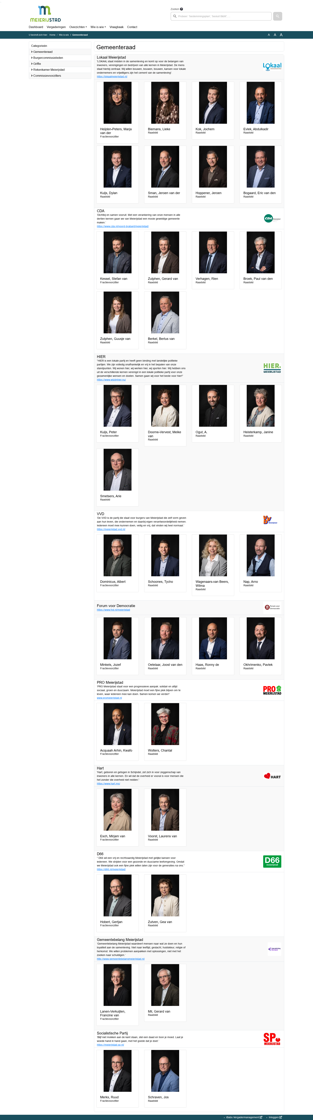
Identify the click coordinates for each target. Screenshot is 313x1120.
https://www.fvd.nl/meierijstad (113, 609)
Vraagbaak (117, 27)
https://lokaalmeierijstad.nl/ (112, 76)
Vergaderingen (56, 27)
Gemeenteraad (43, 51)
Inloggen (273, 1117)
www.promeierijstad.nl (109, 697)
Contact (132, 27)
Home (52, 35)
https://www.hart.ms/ (108, 783)
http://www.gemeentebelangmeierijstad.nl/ (121, 958)
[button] (277, 16)
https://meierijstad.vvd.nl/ (111, 529)
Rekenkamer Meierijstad (49, 69)
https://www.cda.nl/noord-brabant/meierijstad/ (123, 226)
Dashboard (36, 27)
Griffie (37, 63)
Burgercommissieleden (48, 57)
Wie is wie (97, 27)
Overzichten (77, 27)
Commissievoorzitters (47, 75)
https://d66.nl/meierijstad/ (111, 869)
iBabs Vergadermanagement (243, 1117)
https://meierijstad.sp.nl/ (110, 1044)
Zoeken (175, 9)
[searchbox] (221, 16)
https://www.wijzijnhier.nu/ (111, 379)
